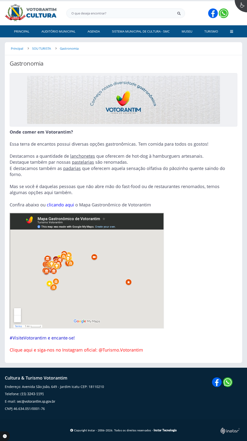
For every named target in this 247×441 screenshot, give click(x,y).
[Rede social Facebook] (217, 382)
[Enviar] (179, 13)
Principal (17, 48)
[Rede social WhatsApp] (228, 382)
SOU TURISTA (41, 48)
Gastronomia (69, 48)
